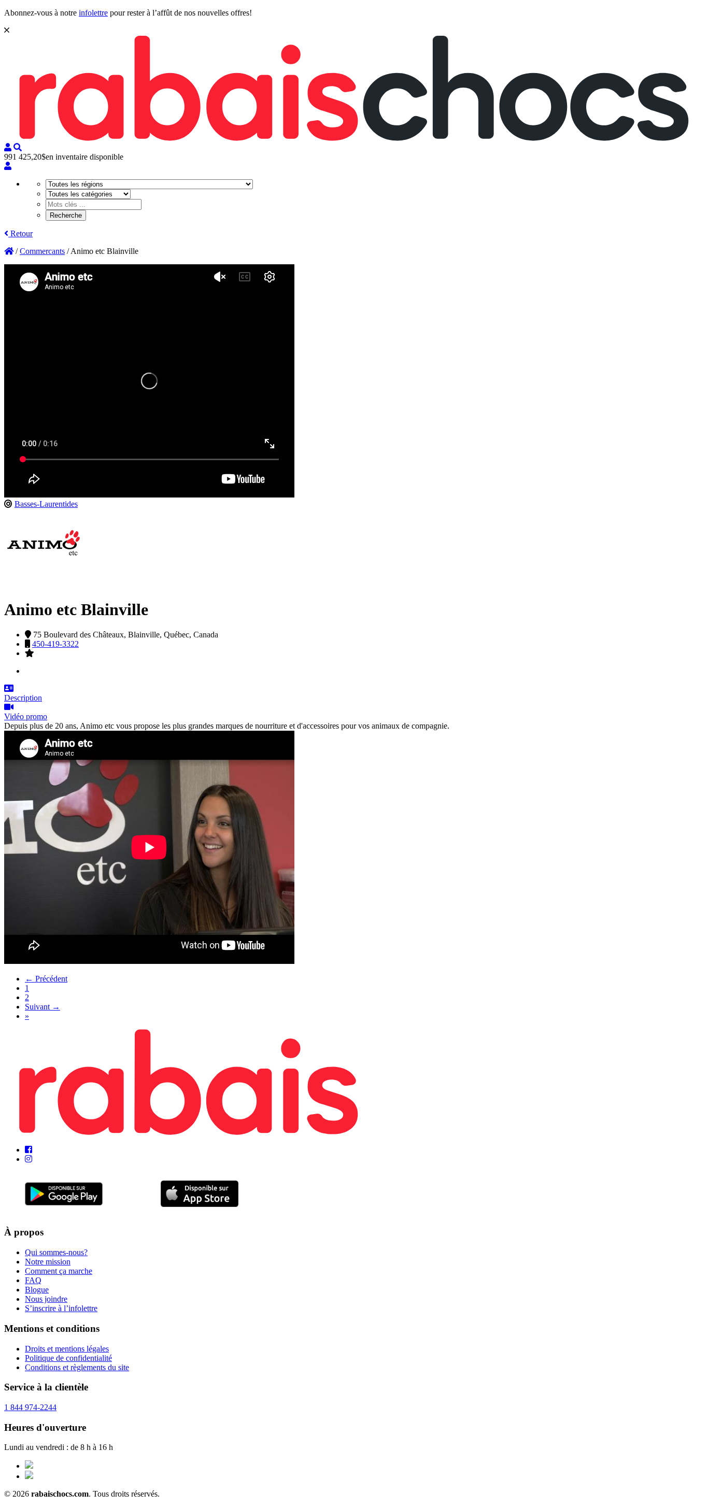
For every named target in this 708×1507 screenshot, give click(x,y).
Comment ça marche (58, 1271)
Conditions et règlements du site (77, 1367)
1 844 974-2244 (30, 1407)
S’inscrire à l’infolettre (61, 1308)
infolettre (93, 12)
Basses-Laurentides (46, 504)
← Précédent (46, 978)
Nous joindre (46, 1299)
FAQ (33, 1280)
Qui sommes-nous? (56, 1252)
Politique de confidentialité (68, 1358)
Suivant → (42, 1006)
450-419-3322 (55, 643)
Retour (20, 233)
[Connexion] (7, 166)
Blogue (37, 1289)
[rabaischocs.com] (354, 138)
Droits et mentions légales (67, 1348)
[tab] (354, 693)
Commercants (42, 251)
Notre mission (47, 1261)
